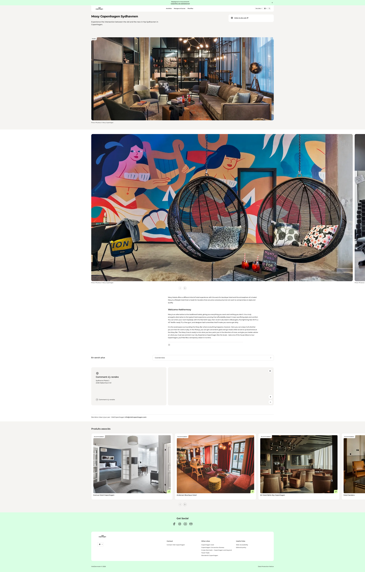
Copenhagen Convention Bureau (212, 547)
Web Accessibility (242, 545)
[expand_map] (270, 371)
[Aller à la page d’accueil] (99, 8)
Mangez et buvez (179, 8)
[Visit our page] (179, 524)
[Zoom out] (270, 402)
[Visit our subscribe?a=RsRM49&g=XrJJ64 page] (191, 524)
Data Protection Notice (266, 566)
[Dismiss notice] (272, 2)
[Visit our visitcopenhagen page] (174, 524)
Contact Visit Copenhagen (176, 545)
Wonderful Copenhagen (209, 555)
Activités (169, 8)
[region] (221, 386)
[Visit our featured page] (185, 524)
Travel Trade (205, 553)
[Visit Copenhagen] (102, 536)
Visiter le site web (240, 18)
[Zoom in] (270, 396)
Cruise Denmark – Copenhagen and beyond (216, 550)
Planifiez (190, 8)
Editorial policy (241, 547)
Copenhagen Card (207, 545)
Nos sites (258, 8)
